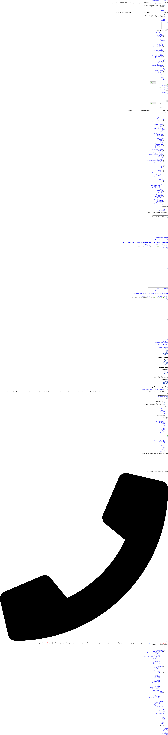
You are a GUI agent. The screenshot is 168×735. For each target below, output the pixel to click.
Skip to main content (163, 0)
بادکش (161, 131)
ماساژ (164, 165)
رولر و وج (161, 155)
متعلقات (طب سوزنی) (158, 135)
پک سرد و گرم (160, 181)
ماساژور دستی (159, 161)
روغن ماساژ (157, 696)
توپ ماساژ (160, 150)
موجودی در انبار (162, 210)
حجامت (163, 129)
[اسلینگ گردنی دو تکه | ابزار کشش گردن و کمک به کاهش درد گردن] (158, 267)
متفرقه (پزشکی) (159, 126)
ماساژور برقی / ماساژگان (157, 172)
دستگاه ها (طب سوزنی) (157, 133)
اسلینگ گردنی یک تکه (162, 344)
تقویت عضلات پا (156, 146)
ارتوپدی (161, 691)
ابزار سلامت (162, 116)
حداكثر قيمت (147, 110)
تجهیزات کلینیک (159, 144)
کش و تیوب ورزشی (158, 194)
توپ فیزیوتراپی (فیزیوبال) (157, 149)
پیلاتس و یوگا (160, 182)
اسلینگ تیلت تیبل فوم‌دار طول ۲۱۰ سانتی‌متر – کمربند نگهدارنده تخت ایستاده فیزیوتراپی (145, 242)
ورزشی (163, 180)
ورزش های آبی (159, 201)
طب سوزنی (162, 130)
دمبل (162, 191)
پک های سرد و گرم (159, 142)
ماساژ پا (158, 175)
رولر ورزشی (160, 192)
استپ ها (161, 139)
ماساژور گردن (157, 176)
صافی (130, 110)
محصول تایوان (162, 179)
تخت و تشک (160, 123)
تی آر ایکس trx (160, 190)
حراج (164, 209)
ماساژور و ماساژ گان (158, 162)
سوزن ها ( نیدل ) (159, 134)
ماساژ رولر (160, 171)
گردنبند (161, 157)
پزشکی (163, 119)
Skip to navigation (155, 0)
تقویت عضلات (160, 184)
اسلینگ (161, 140)
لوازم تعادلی (160, 159)
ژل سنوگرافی (160, 125)
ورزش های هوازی (159, 202)
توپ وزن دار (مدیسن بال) (157, 151)
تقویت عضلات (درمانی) (158, 145)
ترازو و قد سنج (157, 680)
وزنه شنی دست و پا (158, 203)
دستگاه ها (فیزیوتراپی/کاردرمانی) (156, 154)
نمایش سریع (165, 238)
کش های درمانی (159, 156)
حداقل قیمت (165, 110)
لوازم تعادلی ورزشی (158, 196)
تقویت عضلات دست (155, 147)
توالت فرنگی (160, 118)
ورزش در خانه (160, 200)
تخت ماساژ (160, 169)
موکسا (161, 136)
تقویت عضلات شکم (156, 187)
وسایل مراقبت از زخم (158, 128)
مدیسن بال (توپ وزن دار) (157, 198)
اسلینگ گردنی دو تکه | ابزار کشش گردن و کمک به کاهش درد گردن (151, 293)
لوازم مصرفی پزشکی (155, 121)
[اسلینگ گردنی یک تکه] (158, 318)
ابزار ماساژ (160, 166)
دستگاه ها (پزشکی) (158, 124)
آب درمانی (163, 115)
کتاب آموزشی (160, 706)
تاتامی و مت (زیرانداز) (155, 678)
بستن (167, 105)
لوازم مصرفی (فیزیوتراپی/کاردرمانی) (155, 160)
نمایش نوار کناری (164, 214)
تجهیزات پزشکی (159, 120)
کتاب (164, 164)
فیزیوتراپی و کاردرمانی (160, 137)
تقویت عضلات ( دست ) (155, 185)
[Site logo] (164, 28)
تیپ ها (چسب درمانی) (158, 152)
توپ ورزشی (160, 189)
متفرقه (163, 177)
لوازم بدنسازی (160, 195)
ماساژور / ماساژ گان (158, 197)
